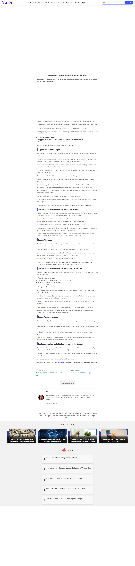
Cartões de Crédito (57, 3)
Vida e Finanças (80, 3)
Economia (69, 3)
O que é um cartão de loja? (81, 373)
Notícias (46, 3)
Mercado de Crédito (35, 3)
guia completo (59, 362)
